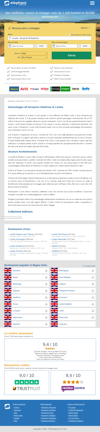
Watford (55, 246)
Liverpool (16, 311)
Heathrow (16, 297)
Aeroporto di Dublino (48, 410)
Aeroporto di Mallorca (48, 418)
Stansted (16, 324)
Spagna (16, 418)
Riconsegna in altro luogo (81, 35)
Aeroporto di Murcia (48, 421)
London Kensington (17, 239)
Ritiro (10, 34)
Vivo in (17, 53)
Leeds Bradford (65, 304)
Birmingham (64, 271)
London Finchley (16, 251)
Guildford (55, 251)
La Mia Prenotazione (76, 410)
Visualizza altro (90, 266)
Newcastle (63, 317)
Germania (17, 410)
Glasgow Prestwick (67, 291)
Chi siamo (72, 407)
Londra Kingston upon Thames (22, 234)
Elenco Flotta (73, 413)
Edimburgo (17, 284)
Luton (61, 311)
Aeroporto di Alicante (48, 407)
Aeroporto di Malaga (48, 415)
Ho (19, 57)
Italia (15, 413)
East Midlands (65, 277)
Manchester (17, 317)
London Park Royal (59, 234)
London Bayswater (59, 239)
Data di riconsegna (59, 42)
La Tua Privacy (74, 418)
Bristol (15, 277)
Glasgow (16, 291)
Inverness (63, 297)
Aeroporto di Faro (47, 413)
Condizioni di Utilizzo (76, 421)
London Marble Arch (18, 246)
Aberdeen (16, 271)
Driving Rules (73, 415)
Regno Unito (18, 415)
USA (15, 421)
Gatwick (62, 284)
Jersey (15, 304)
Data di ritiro (13, 42)
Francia (16, 407)
